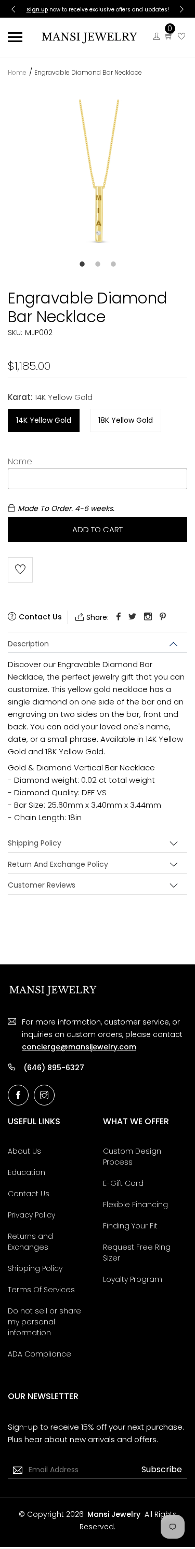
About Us (24, 1151)
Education (26, 1172)
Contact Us (28, 1193)
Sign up (37, 9)
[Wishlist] (181, 37)
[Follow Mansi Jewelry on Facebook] (18, 1095)
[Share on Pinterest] (163, 617)
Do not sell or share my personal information (44, 1322)
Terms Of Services (41, 1289)
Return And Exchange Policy (58, 864)
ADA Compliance (39, 1354)
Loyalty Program (132, 1279)
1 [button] (82, 264)
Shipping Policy (34, 843)
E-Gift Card (123, 1183)
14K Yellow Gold (43, 420)
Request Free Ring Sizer (137, 1252)
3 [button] (113, 264)
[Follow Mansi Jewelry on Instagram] (44, 1095)
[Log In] (156, 37)
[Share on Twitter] (132, 617)
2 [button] (98, 264)
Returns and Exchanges (30, 1241)
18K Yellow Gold (125, 420)
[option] (97, 186)
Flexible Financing (135, 1204)
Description (28, 644)
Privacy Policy (31, 1215)
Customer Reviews (41, 885)
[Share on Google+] (148, 617)
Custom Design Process (132, 1156)
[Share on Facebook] (118, 617)
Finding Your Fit (130, 1226)
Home (17, 72)
